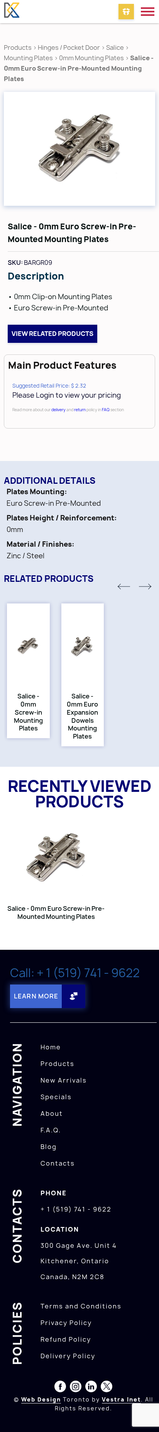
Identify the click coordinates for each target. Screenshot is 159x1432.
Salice (115, 47)
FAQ (106, 409)
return (80, 409)
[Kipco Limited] (11, 11)
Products (18, 47)
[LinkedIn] (91, 1388)
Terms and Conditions (81, 1306)
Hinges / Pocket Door (69, 47)
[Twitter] (106, 1388)
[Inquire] (126, 11)
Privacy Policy (66, 1322)
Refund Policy (66, 1339)
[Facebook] (60, 1388)
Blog (49, 1146)
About (52, 1113)
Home (51, 1047)
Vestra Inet (121, 1399)
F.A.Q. (51, 1130)
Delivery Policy (68, 1356)
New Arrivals (64, 1080)
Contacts (58, 1163)
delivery (58, 409)
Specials (56, 1097)
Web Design (41, 1399)
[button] (124, 586)
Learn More (36, 996)
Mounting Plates (28, 58)
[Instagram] (75, 1388)
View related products (52, 333)
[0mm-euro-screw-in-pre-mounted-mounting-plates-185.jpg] (79, 149)
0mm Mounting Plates (91, 58)
